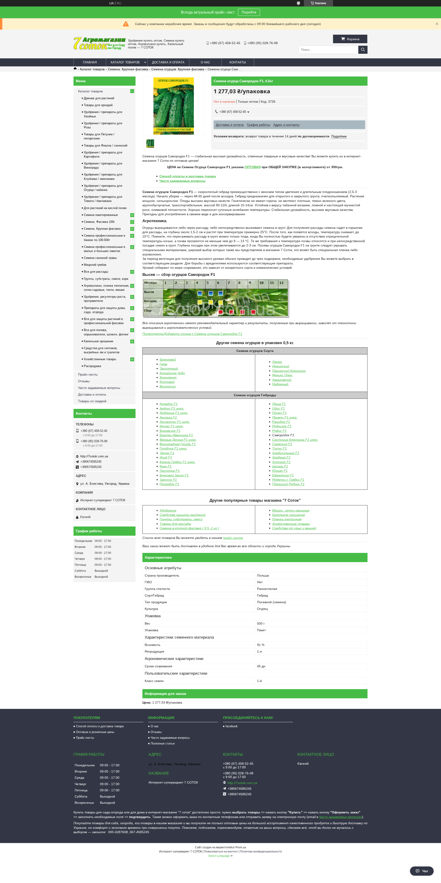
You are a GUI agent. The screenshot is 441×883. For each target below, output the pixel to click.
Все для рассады (96, 271)
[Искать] (363, 50)
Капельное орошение (288, 515)
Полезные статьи (163, 743)
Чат (425, 871)
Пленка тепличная (286, 519)
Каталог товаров (125, 62)
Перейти (249, 12)
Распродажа (92, 366)
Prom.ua (240, 847)
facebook (232, 726)
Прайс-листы (88, 374)
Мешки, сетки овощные (290, 510)
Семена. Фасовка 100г (99, 222)
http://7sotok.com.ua (94, 456)
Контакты (237, 62)
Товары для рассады (175, 524)
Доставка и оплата (168, 62)
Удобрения (168, 510)
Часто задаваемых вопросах (340, 817)
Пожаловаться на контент (221, 851)
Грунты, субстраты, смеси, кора (106, 278)
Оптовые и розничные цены (95, 732)
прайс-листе (233, 538)
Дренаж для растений (99, 98)
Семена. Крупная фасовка (128, 69)
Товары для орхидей (98, 105)
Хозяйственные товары (100, 359)
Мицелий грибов (95, 264)
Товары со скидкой (92, 401)
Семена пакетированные (101, 215)
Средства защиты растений (183, 515)
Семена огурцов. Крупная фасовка (177, 69)
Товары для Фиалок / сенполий (105, 145)
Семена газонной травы (100, 258)
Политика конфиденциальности (261, 851)
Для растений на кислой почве (105, 208)
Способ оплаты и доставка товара (187, 176)
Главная (90, 62)
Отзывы (84, 381)
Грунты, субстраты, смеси (181, 519)
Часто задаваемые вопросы (182, 181)
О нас (205, 62)
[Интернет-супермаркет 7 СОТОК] (100, 49)
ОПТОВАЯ (253, 167)
